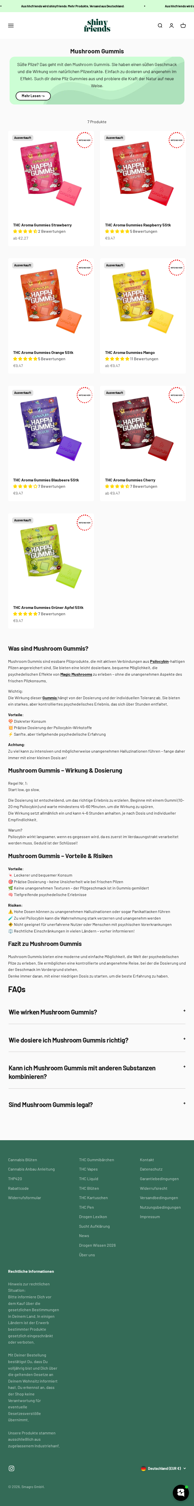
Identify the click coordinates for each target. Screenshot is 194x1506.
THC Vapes (88, 1168)
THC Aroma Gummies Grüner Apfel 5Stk (48, 607)
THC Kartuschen (93, 1197)
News (84, 1235)
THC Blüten (89, 1188)
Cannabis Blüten (22, 1159)
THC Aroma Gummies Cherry (130, 479)
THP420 (15, 1178)
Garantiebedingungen (159, 1178)
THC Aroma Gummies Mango (130, 352)
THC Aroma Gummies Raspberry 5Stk (138, 224)
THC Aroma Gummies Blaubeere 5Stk (46, 479)
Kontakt (147, 1159)
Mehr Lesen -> (33, 96)
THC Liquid (88, 1178)
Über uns (87, 1254)
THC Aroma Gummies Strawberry (42, 224)
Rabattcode (18, 1188)
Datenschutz (151, 1168)
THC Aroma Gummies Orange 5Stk (43, 352)
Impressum (150, 1216)
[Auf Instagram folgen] (11, 1468)
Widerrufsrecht (153, 1188)
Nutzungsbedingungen (160, 1207)
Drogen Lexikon (93, 1216)
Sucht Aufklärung (94, 1226)
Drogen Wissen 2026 (97, 1245)
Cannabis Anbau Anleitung (31, 1168)
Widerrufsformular (24, 1197)
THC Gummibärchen (96, 1159)
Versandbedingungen (159, 1197)
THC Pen (86, 1207)
